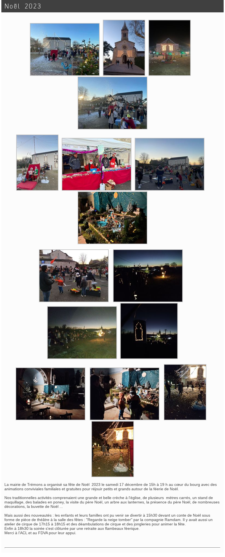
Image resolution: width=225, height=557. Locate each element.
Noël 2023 (23, 6)
